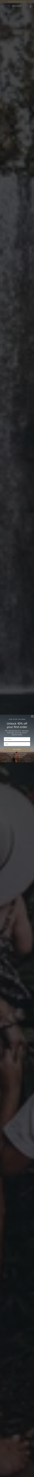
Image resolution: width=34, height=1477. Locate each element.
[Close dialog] (32, 716)
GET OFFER (17, 749)
